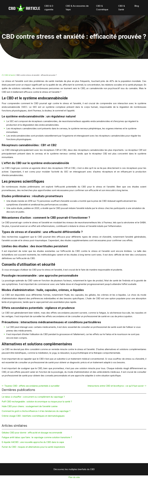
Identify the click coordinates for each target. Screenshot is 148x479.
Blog (136, 5)
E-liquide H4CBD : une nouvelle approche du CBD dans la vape (33, 442)
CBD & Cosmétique (102, 7)
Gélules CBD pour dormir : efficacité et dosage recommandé (32, 432)
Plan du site (74, 477)
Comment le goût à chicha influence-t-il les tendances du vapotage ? (36, 411)
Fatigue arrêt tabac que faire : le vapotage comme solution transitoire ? (37, 437)
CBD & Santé (121, 7)
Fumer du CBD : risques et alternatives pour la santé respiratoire (33, 446)
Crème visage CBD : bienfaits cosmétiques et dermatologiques (33, 415)
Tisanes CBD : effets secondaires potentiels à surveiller (32, 385)
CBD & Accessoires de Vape (77, 7)
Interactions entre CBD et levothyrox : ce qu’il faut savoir (116, 385)
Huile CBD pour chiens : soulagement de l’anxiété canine (30, 406)
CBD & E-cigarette (49, 7)
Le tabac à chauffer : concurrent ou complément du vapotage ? (33, 396)
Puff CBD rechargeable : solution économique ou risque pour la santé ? (37, 401)
